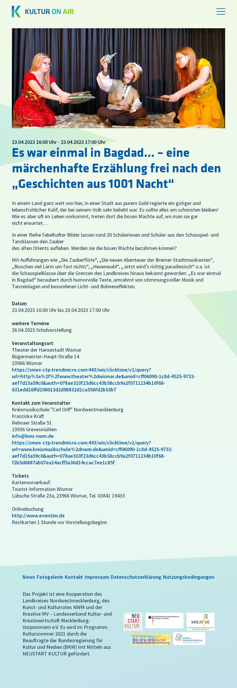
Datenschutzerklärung (136, 577)
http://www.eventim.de (38, 515)
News (29, 577)
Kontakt (74, 577)
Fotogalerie (50, 577)
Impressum (97, 577)
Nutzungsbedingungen (188, 577)
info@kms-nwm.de (33, 436)
